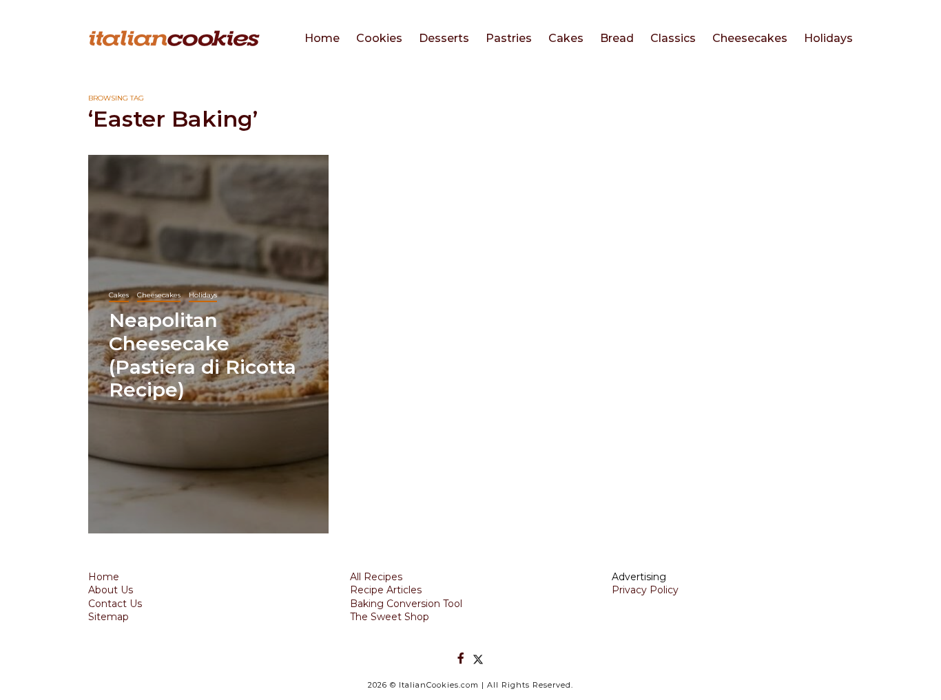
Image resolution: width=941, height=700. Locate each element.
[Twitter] (478, 658)
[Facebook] (460, 658)
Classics (673, 38)
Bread (617, 38)
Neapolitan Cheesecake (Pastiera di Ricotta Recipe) (202, 354)
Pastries (509, 38)
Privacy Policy (645, 590)
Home (322, 38)
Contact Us (115, 603)
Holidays (828, 38)
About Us (110, 590)
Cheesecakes (749, 38)
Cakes (565, 38)
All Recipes (376, 577)
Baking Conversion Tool (406, 603)
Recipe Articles (386, 590)
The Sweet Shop (389, 617)
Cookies (379, 38)
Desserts (444, 38)
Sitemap (108, 617)
